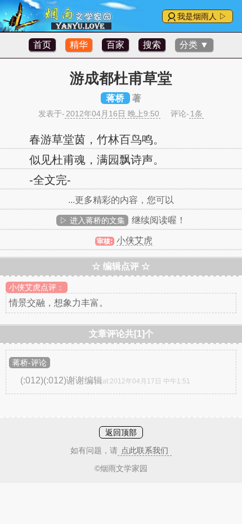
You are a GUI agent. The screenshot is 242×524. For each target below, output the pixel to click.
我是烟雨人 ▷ (202, 16)
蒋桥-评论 (29, 362)
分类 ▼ (194, 44)
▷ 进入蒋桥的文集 (92, 220)
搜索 (152, 44)
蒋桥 (115, 98)
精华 (79, 44)
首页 (42, 44)
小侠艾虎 (134, 240)
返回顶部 (121, 432)
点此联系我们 (144, 450)
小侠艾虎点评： (36, 287)
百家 (115, 44)
